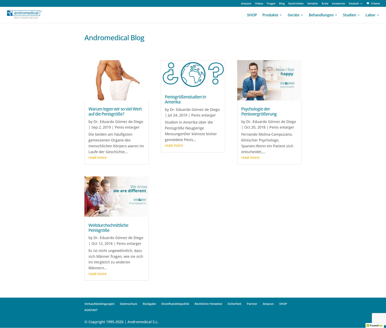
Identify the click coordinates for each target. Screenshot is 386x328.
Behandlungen (321, 15)
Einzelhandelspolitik (175, 304)
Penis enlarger (127, 127)
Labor (370, 15)
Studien (349, 15)
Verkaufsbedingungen (99, 304)
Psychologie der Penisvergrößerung (259, 111)
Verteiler (312, 3)
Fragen (271, 3)
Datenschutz (128, 304)
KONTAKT (91, 310)
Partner (252, 304)
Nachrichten (296, 3)
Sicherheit (234, 304)
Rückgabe (149, 304)
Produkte (270, 15)
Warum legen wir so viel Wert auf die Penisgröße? (115, 111)
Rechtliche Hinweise (208, 304)
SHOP (252, 15)
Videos (259, 3)
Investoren (338, 3)
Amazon (246, 3)
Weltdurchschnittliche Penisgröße (108, 227)
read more (97, 157)
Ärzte (325, 3)
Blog (282, 3)
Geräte (293, 15)
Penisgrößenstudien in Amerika (185, 99)
